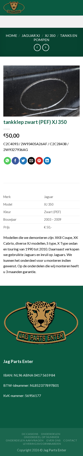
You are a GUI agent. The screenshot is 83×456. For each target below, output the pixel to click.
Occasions (30, 434)
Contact (70, 440)
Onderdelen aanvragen (24, 440)
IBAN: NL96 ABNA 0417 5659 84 (29, 375)
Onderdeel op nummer (41, 437)
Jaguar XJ (31, 35)
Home (11, 35)
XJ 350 (50, 35)
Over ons (53, 440)
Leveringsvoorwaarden (42, 443)
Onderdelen (50, 434)
